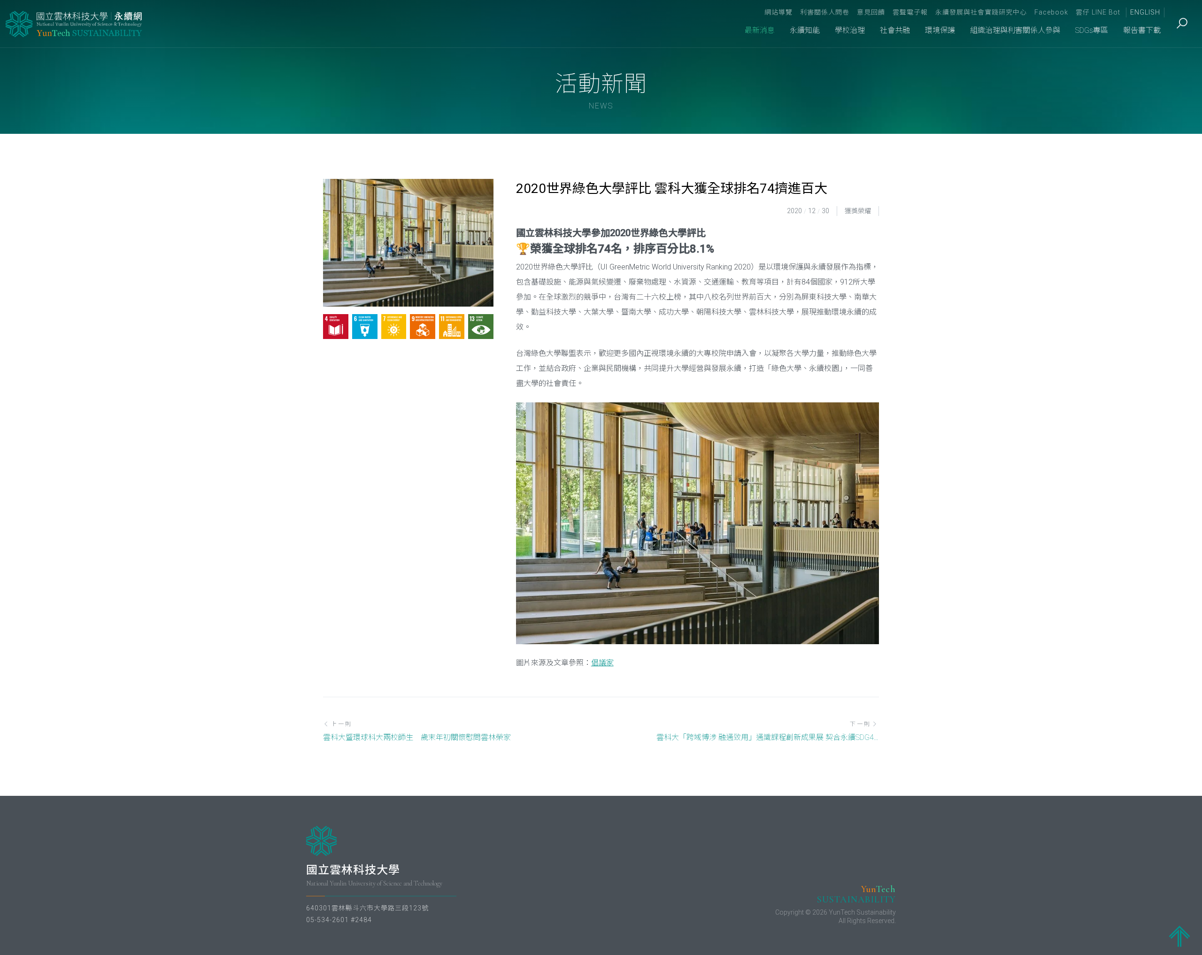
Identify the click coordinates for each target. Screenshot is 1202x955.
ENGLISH (1145, 12)
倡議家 (602, 662)
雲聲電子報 (910, 12)
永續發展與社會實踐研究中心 (981, 12)
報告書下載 (1142, 30)
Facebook (1051, 12)
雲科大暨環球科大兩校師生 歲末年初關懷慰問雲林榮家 (417, 737)
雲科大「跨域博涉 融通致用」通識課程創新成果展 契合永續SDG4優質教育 (767, 737)
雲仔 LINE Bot (1098, 12)
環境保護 (940, 30)
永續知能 (805, 30)
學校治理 (850, 30)
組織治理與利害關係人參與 (1015, 30)
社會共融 (895, 30)
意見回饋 (871, 12)
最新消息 (760, 30)
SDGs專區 (1091, 30)
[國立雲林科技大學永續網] (75, 23)
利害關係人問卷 (824, 12)
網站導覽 (778, 12)
